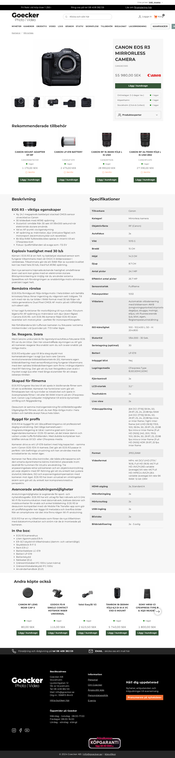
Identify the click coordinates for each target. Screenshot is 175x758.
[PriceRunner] (105, 742)
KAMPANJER (160, 26)
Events (92, 700)
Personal (93, 679)
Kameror (16, 33)
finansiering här (143, 7)
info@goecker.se (92, 754)
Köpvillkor (110, 754)
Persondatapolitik (98, 695)
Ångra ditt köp (96, 690)
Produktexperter (132, 115)
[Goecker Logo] (25, 16)
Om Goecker (95, 685)
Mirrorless (28, 33)
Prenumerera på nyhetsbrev (144, 697)
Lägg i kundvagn (138, 85)
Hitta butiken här (59, 700)
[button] (150, 2)
